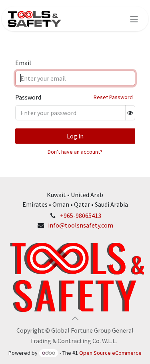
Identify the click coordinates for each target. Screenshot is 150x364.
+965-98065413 (80, 215)
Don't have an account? (75, 151)
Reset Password (113, 97)
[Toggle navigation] (134, 18)
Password (28, 97)
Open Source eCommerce (110, 352)
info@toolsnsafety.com (80, 225)
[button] (75, 318)
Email (23, 63)
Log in (75, 136)
